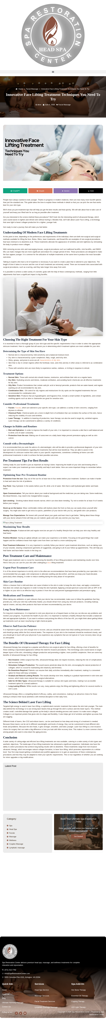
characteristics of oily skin (50, 360)
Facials (18, 408)
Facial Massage (64, 105)
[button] (53, 72)
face (49, 563)
